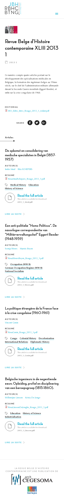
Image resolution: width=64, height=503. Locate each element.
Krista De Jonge (32, 398)
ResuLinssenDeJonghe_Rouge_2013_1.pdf (28, 407)
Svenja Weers (11, 249)
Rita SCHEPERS (25, 169)
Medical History (18, 185)
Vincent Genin (11, 323)
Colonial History (28, 339)
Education (34, 185)
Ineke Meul (10, 169)
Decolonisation (46, 339)
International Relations (16, 342)
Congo (13, 339)
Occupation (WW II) (20, 265)
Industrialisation (13, 417)
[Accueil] (13, 9)
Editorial (11, 107)
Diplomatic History (39, 342)
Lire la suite (13, 214)
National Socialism (14, 271)
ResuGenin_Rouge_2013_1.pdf (22, 333)
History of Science (14, 189)
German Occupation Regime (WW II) (23, 268)
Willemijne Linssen (14, 398)
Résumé (10, 175)
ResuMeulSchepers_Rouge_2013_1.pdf (26, 179)
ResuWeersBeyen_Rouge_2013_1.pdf (25, 259)
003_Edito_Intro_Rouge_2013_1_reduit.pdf (28, 111)
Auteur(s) (11, 166)
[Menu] (57, 14)
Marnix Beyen (26, 249)
